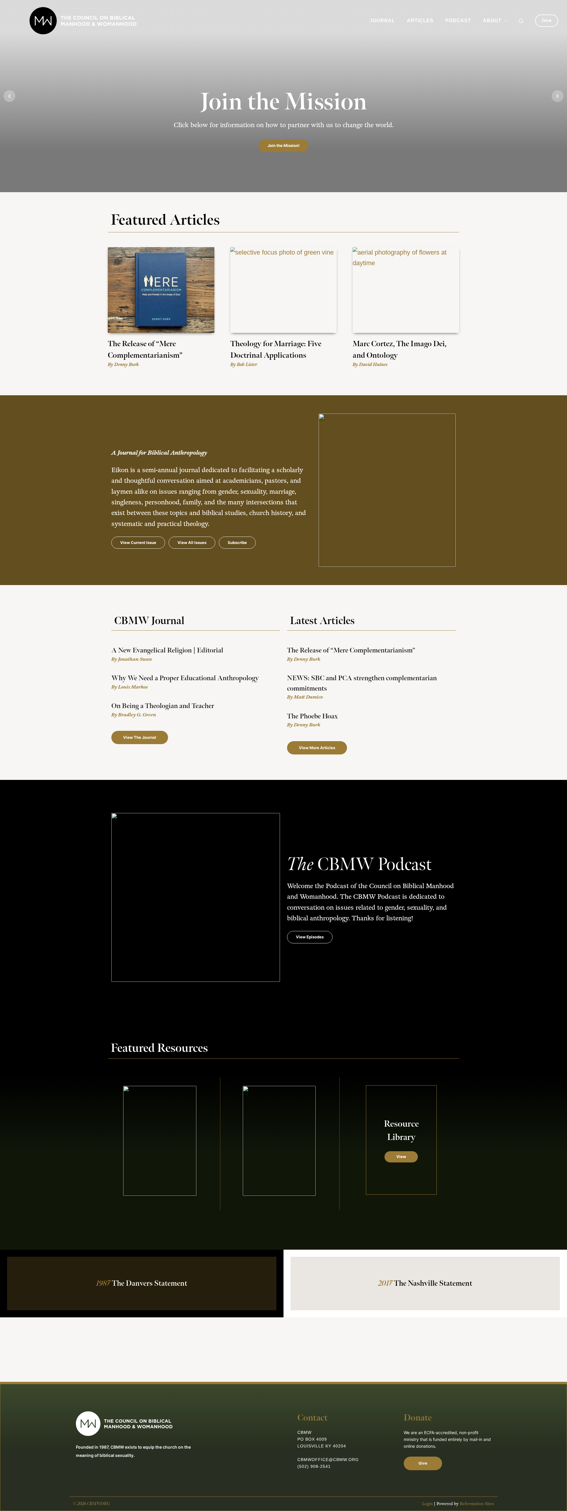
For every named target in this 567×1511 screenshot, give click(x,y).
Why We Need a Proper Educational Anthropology (185, 678)
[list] (283, 96)
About (492, 20)
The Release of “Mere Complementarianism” (351, 650)
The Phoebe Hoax (312, 716)
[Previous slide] (9, 96)
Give (547, 20)
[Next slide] (557, 96)
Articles (420, 20)
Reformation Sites (477, 1503)
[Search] (521, 21)
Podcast (458, 20)
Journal (382, 20)
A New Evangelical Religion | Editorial (167, 650)
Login (427, 1503)
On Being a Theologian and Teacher (162, 706)
